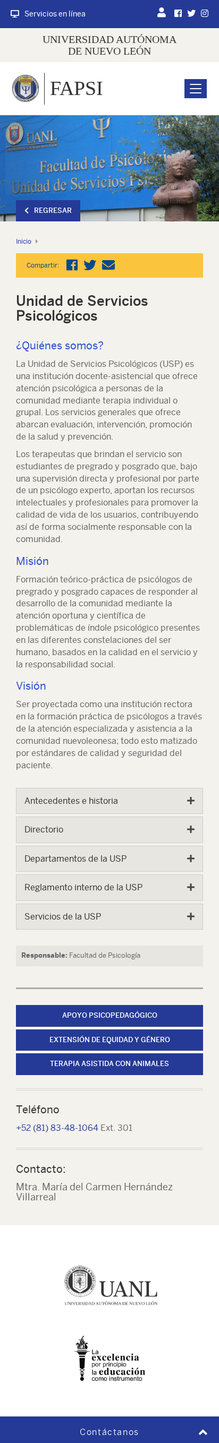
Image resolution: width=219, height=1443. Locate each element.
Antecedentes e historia (71, 801)
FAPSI (76, 88)
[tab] (109, 801)
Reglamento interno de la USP (83, 887)
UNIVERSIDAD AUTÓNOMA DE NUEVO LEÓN (109, 45)
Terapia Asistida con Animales (109, 1064)
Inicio (23, 241)
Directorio (43, 829)
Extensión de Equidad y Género (109, 1040)
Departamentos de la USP (75, 859)
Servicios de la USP (62, 917)
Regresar (53, 210)
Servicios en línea (55, 14)
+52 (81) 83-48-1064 (57, 1128)
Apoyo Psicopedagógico (109, 1015)
